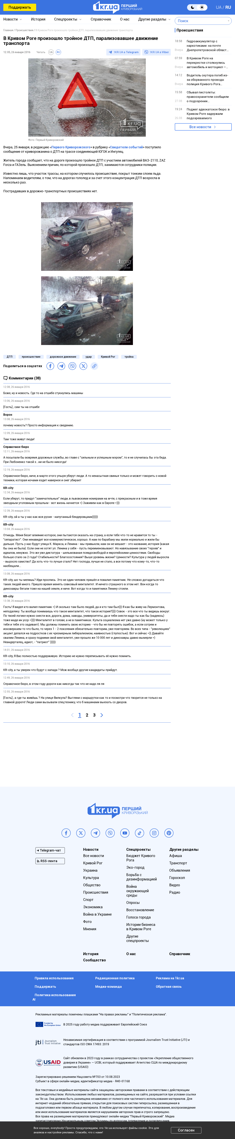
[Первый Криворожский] (117, 7)
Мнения (89, 929)
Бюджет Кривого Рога (140, 858)
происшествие (31, 356)
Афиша (175, 856)
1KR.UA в (126, 52)
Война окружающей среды (137, 890)
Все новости (200, 127)
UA (219, 7)
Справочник (101, 19)
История (38, 19)
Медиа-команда (108, 986)
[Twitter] (83, 366)
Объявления (179, 870)
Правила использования (54, 978)
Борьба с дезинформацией (141, 877)
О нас (124, 19)
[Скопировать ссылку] (94, 366)
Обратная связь (169, 986)
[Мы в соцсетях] (66, 833)
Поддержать (19, 7)
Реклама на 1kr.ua (170, 978)
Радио (174, 892)
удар (89, 356)
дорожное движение (63, 356)
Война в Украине (97, 914)
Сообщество (94, 960)
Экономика (93, 907)
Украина (90, 870)
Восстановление (140, 910)
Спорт (88, 899)
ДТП (9, 356)
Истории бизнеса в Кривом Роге (140, 926)
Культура (91, 877)
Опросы (133, 902)
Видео (174, 885)
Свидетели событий (126, 147)
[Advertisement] (87, 752)
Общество (91, 885)
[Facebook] (50, 366)
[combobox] (200, 21)
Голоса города (138, 917)
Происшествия (95, 892)
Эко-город (135, 867)
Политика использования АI (54, 997)
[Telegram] (61, 366)
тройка (128, 356)
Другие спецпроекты (137, 938)
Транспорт (178, 863)
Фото (87, 921)
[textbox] (200, 21)
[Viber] (72, 366)
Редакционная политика (115, 978)
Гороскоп (177, 877)
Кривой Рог (108, 356)
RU (228, 7)
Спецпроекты (65, 19)
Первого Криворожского (71, 147)
